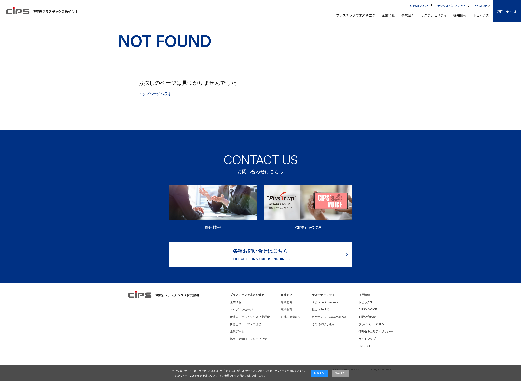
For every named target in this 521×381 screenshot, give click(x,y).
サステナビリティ (434, 15)
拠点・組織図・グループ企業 (248, 338)
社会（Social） (321, 309)
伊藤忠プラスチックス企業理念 (250, 316)
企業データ (237, 331)
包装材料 (286, 302)
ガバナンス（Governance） (330, 316)
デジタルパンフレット (451, 5)
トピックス (481, 15)
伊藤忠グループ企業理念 (245, 324)
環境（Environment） (325, 302)
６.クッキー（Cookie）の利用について (196, 375)
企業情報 (388, 15)
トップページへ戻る (154, 94)
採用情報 (459, 15)
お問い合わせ (367, 316)
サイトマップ (367, 338)
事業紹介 (407, 15)
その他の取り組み (323, 324)
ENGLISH (481, 5)
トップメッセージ (241, 309)
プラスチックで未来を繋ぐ (355, 15)
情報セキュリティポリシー (376, 331)
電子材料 (286, 309)
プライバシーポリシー (373, 324)
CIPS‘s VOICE (419, 5)
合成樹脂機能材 (291, 316)
